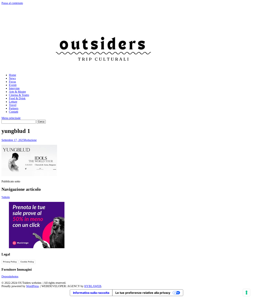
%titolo (5, 197)
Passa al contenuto (12, 3)
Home (12, 75)
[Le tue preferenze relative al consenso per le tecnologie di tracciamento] (246, 292)
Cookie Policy (27, 261)
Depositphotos (9, 276)
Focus (12, 81)
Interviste (14, 88)
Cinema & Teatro (19, 95)
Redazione (30, 140)
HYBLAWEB (92, 286)
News (12, 78)
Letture (13, 101)
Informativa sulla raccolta (91, 293)
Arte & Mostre (17, 91)
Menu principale (11, 118)
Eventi (12, 85)
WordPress (32, 286)
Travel (12, 105)
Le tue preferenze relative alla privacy (142, 293)
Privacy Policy (10, 261)
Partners (13, 108)
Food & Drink (17, 98)
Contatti (13, 111)
